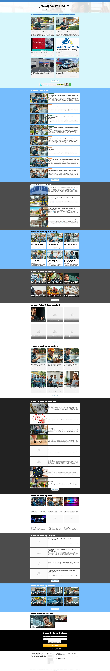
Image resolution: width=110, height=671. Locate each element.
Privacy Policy (54, 649)
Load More (55, 80)
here (56, 670)
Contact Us (57, 666)
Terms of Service (61, 666)
